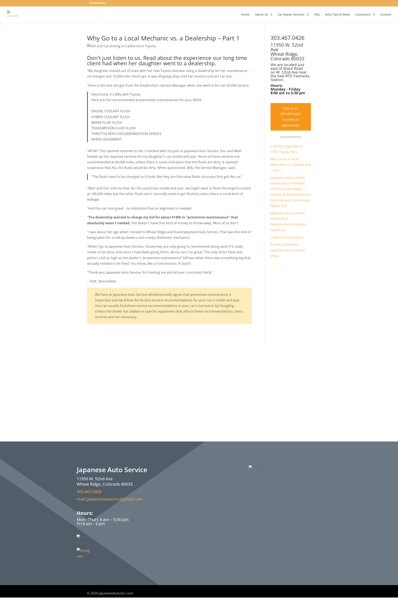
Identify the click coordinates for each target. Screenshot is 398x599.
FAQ (317, 14)
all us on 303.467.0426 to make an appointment (290, 116)
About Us (261, 14)
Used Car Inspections (287, 237)
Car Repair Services (291, 14)
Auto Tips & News (337, 14)
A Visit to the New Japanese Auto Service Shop (288, 250)
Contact (385, 14)
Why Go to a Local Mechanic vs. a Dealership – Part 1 (291, 164)
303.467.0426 (89, 491)
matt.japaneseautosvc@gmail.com (110, 499)
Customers (363, 14)
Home (245, 14)
